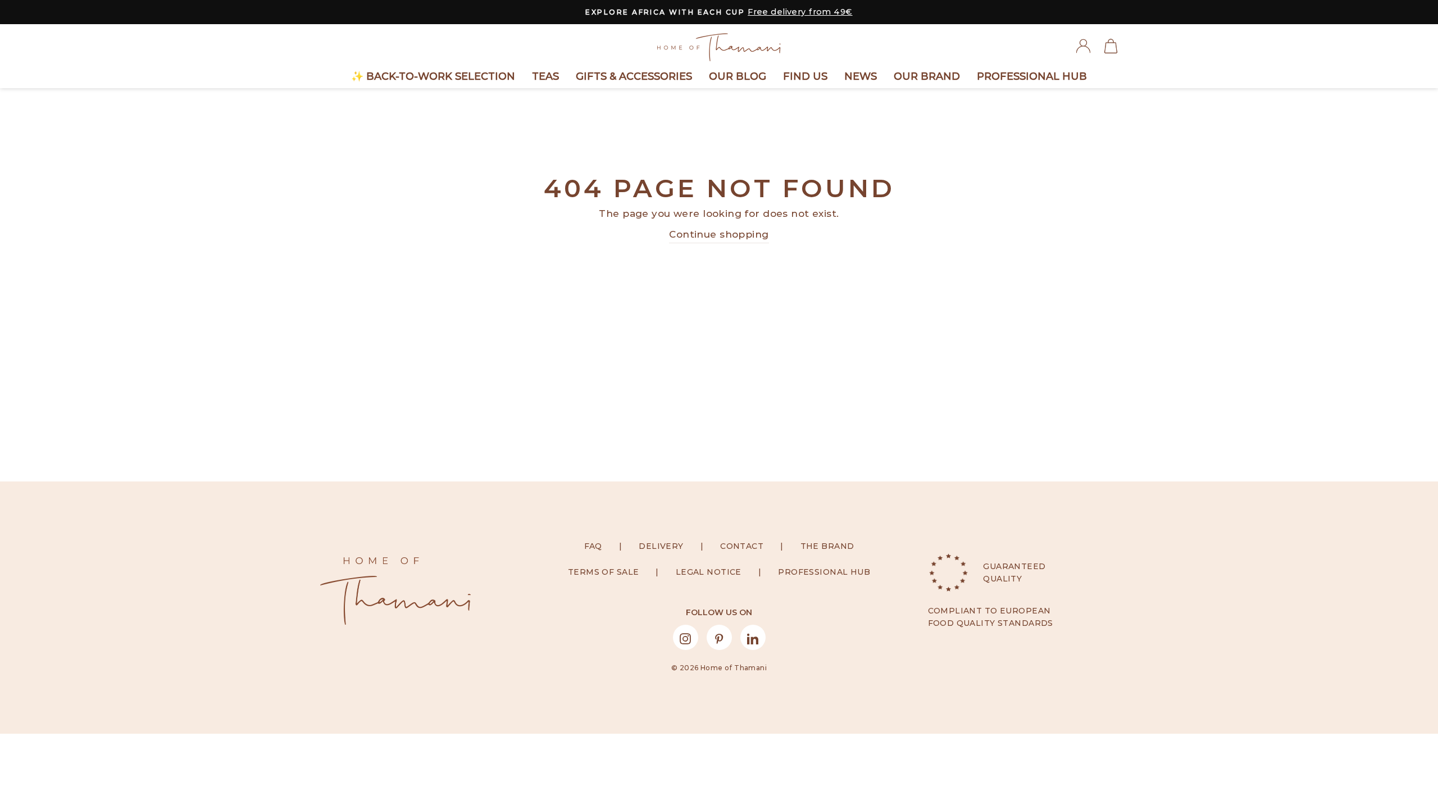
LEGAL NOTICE (708, 572)
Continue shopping (718, 234)
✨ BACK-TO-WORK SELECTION (433, 76)
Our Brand (927, 76)
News (860, 76)
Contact (741, 546)
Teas (545, 76)
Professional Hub (1032, 76)
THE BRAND (827, 546)
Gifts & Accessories (634, 76)
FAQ (593, 546)
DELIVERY (661, 546)
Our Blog (737, 76)
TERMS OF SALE (603, 572)
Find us (805, 76)
